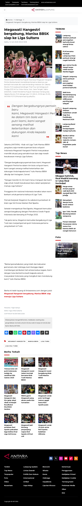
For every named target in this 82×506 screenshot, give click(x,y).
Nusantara (8, 485)
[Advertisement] (28, 245)
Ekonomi (46, 467)
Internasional (28, 478)
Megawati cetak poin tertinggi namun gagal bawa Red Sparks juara (44, 400)
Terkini (7, 2)
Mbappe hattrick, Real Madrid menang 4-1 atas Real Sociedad (66, 180)
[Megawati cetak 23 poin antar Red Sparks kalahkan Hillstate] (45, 418)
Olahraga (19, 20)
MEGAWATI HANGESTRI (17, 341)
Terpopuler (15, 2)
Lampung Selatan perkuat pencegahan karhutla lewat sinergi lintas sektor (69, 41)
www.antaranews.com (48, 2)
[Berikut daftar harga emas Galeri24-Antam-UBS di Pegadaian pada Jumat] (58, 139)
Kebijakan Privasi (68, 474)
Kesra (45, 474)
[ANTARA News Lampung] (43, 10)
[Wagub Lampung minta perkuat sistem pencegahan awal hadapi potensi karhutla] (58, 80)
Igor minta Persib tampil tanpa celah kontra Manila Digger (70, 68)
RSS (63, 493)
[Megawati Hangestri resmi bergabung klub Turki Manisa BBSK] (45, 362)
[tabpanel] (66, 250)
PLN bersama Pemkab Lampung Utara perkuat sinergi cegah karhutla (69, 55)
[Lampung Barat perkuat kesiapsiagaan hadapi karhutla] (58, 127)
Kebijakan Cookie (69, 478)
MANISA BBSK (33, 341)
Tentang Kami (34, 2)
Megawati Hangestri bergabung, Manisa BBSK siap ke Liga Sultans (31, 22)
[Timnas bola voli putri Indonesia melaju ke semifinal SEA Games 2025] (11, 362)
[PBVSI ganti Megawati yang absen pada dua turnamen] (28, 389)
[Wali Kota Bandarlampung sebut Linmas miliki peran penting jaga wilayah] (58, 95)
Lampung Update (30, 467)
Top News (24, 2)
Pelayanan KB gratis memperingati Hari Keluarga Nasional (65, 248)
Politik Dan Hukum (30, 474)
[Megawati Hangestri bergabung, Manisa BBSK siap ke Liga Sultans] (66, 166)
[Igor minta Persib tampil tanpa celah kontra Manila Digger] (58, 68)
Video (6, 482)
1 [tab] (60, 259)
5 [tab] (73, 259)
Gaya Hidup (28, 485)
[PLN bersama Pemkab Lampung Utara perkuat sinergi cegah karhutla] (58, 54)
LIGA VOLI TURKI (11, 346)
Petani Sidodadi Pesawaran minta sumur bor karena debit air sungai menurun (70, 226)
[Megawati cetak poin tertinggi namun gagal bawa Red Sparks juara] (45, 389)
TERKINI (60, 29)
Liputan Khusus (49, 485)
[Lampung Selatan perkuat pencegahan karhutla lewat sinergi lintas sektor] (58, 39)
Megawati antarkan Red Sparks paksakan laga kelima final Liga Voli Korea (11, 429)
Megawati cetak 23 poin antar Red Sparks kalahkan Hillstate (44, 429)
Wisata (45, 471)
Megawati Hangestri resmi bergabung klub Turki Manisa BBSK (44, 373)
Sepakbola (47, 482)
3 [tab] (67, 259)
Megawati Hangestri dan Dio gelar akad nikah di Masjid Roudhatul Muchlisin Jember (10, 402)
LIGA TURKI (45, 341)
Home (10, 20)
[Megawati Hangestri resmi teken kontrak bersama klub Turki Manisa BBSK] (28, 362)
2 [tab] (63, 259)
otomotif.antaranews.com (29, 4)
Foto (58, 237)
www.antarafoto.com (12, 4)
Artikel (26, 482)
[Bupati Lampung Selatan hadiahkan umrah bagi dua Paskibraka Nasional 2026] (58, 111)
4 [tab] (70, 259)
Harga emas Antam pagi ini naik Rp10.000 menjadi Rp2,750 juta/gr (69, 191)
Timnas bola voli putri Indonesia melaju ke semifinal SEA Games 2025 (10, 373)
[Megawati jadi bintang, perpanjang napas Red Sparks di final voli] (28, 418)
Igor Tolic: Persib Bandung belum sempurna (69, 214)
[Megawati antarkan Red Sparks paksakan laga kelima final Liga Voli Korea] (11, 418)
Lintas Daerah (29, 471)
